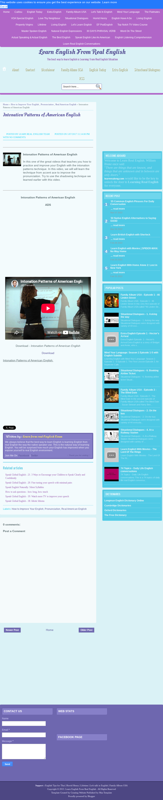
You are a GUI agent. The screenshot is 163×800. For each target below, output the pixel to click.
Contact (30, 69)
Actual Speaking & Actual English (29, 37)
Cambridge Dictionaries (117, 505)
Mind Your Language (128, 12)
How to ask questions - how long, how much (26, 491)
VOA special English (22, 18)
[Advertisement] (46, 98)
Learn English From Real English (82, 52)
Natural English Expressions (66, 31)
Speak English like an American (92, 37)
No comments (17, 137)
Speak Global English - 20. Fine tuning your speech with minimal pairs (38, 482)
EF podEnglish (105, 24)
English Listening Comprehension (133, 37)
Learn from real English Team (42, 436)
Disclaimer (47, 69)
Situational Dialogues (76, 18)
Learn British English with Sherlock (130, 234)
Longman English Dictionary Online (124, 500)
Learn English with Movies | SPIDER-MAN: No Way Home (134, 250)
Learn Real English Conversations (81, 43)
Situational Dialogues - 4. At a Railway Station (137, 431)
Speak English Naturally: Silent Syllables (24, 487)
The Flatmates (152, 12)
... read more (118, 208)
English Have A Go (122, 18)
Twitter (34, 455)
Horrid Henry (100, 18)
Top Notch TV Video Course (132, 24)
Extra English (54, 12)
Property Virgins (24, 24)
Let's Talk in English (101, 12)
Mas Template (105, 792)
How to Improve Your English (25, 104)
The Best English (61, 37)
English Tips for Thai (55, 785)
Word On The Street (131, 31)
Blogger (91, 796)
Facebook (23, 455)
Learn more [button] (109, 2)
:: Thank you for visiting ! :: (79, 455)
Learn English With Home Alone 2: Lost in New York (133, 266)
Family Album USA (76, 12)
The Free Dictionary (115, 515)
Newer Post (12, 630)
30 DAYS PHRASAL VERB (101, 31)
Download (48, 353)
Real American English (65, 104)
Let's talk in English (99, 785)
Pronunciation (47, 104)
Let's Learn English (81, 24)
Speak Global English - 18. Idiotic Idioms (25, 501)
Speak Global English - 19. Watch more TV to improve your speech (37, 496)
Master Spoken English (34, 31)
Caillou (18, 12)
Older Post (86, 630)
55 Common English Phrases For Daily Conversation (132, 203)
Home (6, 12)
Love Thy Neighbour (49, 18)
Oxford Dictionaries (115, 510)
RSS (81, 78)
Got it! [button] (4, 6)
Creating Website (78, 792)
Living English (144, 18)
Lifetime (42, 24)
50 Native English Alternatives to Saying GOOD (133, 219)
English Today (34, 12)
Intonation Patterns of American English (41, 115)
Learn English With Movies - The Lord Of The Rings (139, 450)
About (15, 69)
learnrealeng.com (114, 178)
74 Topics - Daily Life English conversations (137, 470)
